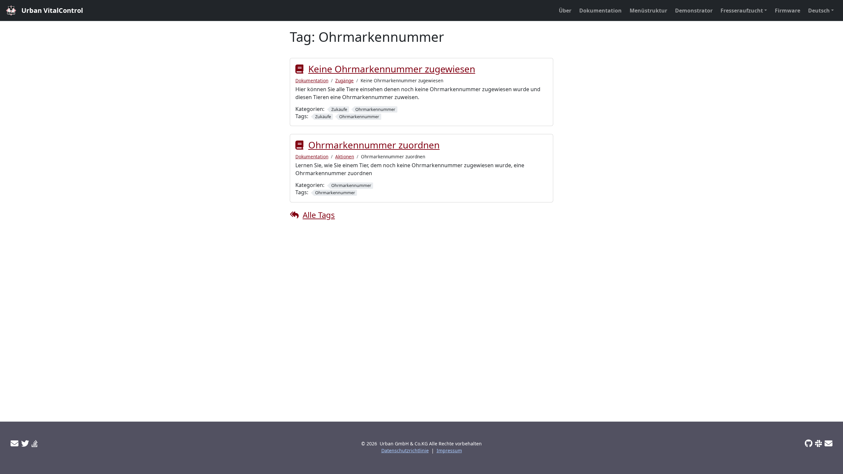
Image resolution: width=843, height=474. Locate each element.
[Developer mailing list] (828, 443)
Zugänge (344, 80)
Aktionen (344, 156)
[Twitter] (25, 443)
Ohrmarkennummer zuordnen (374, 145)
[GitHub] (808, 443)
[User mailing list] (14, 443)
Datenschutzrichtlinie (405, 450)
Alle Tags (319, 214)
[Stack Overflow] (35, 443)
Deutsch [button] (819, 10)
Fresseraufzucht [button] (742, 10)
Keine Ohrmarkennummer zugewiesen (391, 69)
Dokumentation (311, 80)
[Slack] (818, 443)
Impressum (449, 450)
